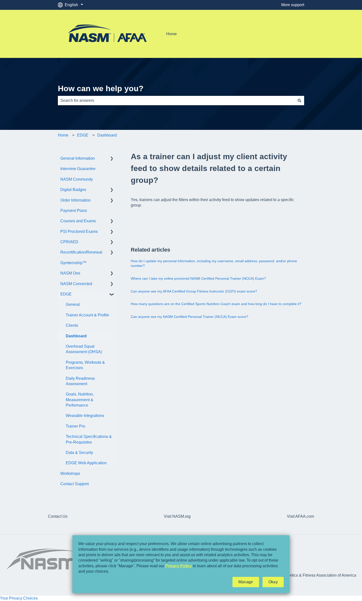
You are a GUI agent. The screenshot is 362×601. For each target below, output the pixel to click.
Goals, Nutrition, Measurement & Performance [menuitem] (80, 399)
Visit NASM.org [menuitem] (177, 516)
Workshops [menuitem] (70, 473)
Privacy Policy (178, 566)
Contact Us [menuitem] (57, 516)
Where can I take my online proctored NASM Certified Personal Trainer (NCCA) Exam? (198, 278)
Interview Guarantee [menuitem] (78, 169)
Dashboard (107, 135)
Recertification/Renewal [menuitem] (81, 252)
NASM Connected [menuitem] (76, 284)
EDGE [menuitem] (66, 294)
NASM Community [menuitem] (76, 179)
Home (171, 34)
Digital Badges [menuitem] (73, 190)
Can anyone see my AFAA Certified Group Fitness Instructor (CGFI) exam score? (194, 291)
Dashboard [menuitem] (76, 336)
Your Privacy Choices (19, 598)
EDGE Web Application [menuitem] (86, 463)
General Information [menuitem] (77, 158)
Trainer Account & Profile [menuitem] (87, 315)
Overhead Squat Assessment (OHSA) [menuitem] (84, 349)
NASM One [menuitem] (70, 273)
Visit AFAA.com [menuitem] (300, 516)
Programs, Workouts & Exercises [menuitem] (85, 365)
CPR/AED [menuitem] (69, 242)
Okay (273, 582)
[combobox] (176, 100)
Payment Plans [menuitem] (73, 210)
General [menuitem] (73, 304)
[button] (112, 159)
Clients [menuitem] (72, 325)
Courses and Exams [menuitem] (78, 221)
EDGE (82, 135)
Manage (245, 582)
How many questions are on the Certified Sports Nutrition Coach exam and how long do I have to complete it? (216, 304)
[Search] (299, 100)
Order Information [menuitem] (75, 200)
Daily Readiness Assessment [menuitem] (80, 381)
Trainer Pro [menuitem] (75, 426)
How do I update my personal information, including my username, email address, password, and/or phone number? (214, 263)
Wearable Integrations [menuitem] (85, 415)
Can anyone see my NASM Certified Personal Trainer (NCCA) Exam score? (189, 317)
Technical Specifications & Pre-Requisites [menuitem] (89, 439)
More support (292, 5)
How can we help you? (101, 88)
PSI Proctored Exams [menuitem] (79, 231)
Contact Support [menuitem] (74, 484)
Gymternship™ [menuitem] (73, 263)
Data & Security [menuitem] (79, 452)
